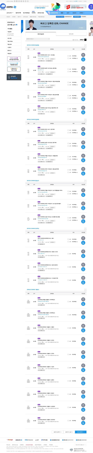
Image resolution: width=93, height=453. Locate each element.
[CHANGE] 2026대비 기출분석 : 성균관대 (46, 406)
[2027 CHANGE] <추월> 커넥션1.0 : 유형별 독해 (48, 155)
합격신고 (9, 50)
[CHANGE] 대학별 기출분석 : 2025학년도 (46, 312)
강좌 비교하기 (57, 432)
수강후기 (9, 47)
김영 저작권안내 (38, 444)
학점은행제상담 (41, 16)
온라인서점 (41, 13)
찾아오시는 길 (15, 444)
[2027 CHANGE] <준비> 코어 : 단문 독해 (46, 129)
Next (85, 7)
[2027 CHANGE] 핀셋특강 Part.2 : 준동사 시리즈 (48, 251)
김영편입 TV (19, 1)
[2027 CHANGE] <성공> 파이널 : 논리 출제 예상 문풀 (49, 216)
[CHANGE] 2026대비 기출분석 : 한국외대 (46, 419)
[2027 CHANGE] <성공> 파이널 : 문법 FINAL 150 (48, 107)
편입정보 (8, 16)
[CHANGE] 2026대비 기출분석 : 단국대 (46, 340)
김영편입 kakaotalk (27, 1)
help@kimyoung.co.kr (21, 451)
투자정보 (51, 444)
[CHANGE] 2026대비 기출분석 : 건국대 (46, 353)
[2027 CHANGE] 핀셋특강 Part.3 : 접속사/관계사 (48, 265)
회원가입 (71, 1)
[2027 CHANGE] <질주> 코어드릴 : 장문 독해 (47, 142)
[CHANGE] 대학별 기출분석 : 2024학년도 (46, 299)
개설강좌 (9, 31)
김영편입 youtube (25, 1)
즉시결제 (83, 59)
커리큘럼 (10, 28)
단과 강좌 (71, 34)
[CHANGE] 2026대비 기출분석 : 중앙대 (46, 393)
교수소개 (9, 13)
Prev (65, 7)
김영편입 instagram (23, 1)
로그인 (67, 1)
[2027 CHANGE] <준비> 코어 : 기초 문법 (46, 55)
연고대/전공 (26, 13)
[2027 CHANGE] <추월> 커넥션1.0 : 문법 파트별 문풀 (49, 81)
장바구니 (83, 55)
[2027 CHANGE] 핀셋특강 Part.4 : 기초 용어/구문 (48, 278)
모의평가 (14, 16)
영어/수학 (18, 13)
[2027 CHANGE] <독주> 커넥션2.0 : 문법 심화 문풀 (48, 94)
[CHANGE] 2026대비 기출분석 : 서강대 (46, 366)
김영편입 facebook (21, 1)
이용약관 (21, 444)
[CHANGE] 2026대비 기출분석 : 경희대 (46, 380)
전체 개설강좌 (41, 34)
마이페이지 (80, 1)
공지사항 (9, 38)
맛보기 (49, 60)
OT (41, 60)
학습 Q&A (10, 44)
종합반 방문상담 (33, 16)
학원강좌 (9, 53)
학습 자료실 (10, 41)
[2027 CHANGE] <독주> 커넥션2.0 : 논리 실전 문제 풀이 (49, 203)
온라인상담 (25, 16)
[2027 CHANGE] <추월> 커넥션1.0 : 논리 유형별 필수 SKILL (50, 190)
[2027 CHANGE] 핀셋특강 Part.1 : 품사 (46, 238)
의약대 (81, 12)
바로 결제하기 (80, 432)
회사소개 (8, 444)
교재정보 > (52, 58)
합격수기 (19, 16)
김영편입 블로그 (14, 1)
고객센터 (84, 1)
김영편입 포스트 (17, 1)
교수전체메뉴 (22, 26)
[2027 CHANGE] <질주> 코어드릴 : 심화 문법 (47, 68)
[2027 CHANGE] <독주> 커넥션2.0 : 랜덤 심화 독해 (48, 169)
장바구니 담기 (68, 432)
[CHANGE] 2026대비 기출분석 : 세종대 (46, 327)
